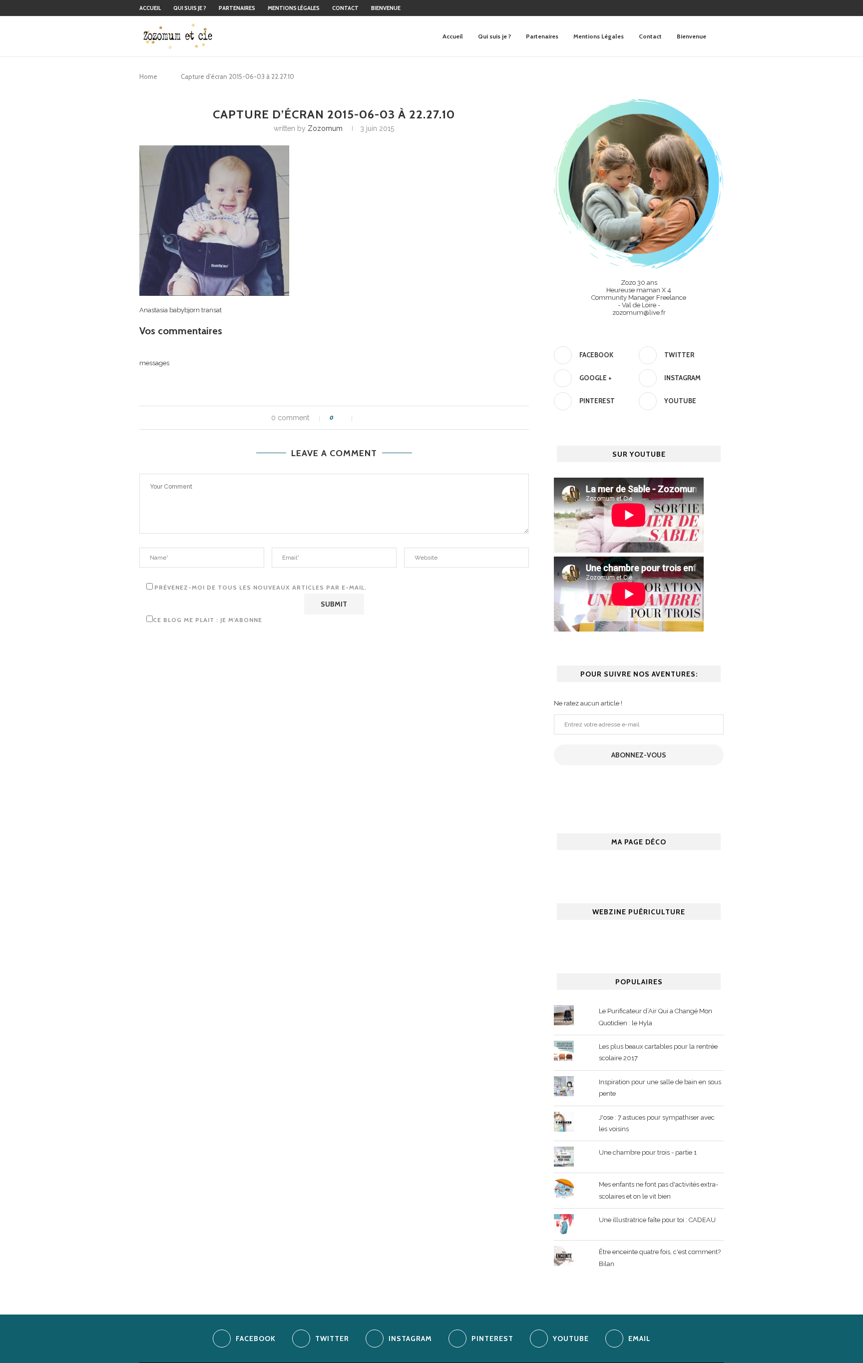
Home (148, 76)
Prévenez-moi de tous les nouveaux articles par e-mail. (260, 587)
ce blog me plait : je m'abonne (207, 620)
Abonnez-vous (638, 754)
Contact (345, 7)
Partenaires (237, 7)
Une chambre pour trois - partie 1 (648, 1152)
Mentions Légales (294, 7)
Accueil (150, 7)
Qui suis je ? (189, 7)
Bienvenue (386, 7)
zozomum (325, 128)
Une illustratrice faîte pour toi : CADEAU (657, 1220)
